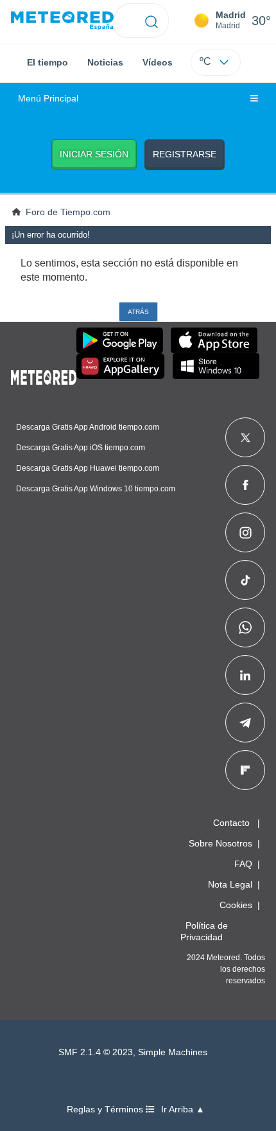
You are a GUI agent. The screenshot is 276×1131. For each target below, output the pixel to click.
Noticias (105, 62)
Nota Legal (230, 884)
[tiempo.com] (62, 21)
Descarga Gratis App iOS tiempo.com (80, 447)
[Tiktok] (245, 580)
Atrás (138, 311)
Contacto (231, 823)
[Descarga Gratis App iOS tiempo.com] (214, 340)
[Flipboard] (245, 770)
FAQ (243, 864)
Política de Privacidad (204, 931)
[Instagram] (245, 532)
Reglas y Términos (106, 1109)
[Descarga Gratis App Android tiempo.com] (119, 340)
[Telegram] (244, 722)
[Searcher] (152, 20)
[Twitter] (245, 437)
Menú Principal (48, 98)
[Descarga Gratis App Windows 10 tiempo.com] (216, 366)
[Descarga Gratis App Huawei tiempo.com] (120, 366)
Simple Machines (172, 1052)
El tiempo (47, 62)
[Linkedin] (245, 675)
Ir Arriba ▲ (183, 1109)
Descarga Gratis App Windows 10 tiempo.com (95, 488)
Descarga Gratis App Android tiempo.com (87, 427)
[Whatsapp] (245, 627)
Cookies (236, 905)
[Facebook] (245, 485)
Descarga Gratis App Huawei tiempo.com (87, 468)
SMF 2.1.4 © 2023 (95, 1052)
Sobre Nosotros (220, 843)
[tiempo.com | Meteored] (43, 375)
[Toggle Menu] (254, 99)
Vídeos (157, 62)
